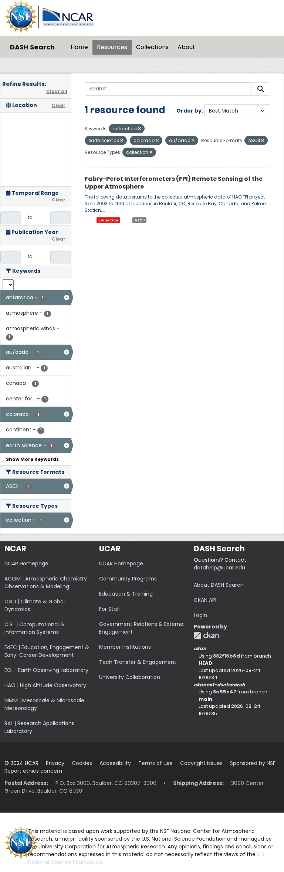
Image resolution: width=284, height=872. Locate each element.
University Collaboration (129, 677)
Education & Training (126, 593)
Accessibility (115, 763)
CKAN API (205, 600)
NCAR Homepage (26, 563)
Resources (112, 47)
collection (108, 220)
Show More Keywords (32, 459)
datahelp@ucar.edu (219, 567)
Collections (152, 47)
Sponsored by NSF (252, 763)
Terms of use (155, 763)
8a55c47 (224, 691)
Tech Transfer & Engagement (137, 662)
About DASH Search (219, 585)
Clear (58, 105)
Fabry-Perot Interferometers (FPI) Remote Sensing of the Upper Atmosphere (174, 183)
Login (200, 615)
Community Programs (128, 578)
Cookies (82, 763)
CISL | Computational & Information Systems (34, 628)
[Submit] (260, 89)
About (186, 47)
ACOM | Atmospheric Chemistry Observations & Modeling (45, 582)
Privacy (55, 763)
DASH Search (32, 47)
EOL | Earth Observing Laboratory (46, 670)
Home (79, 47)
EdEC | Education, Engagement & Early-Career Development (46, 651)
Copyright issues (201, 763)
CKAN (206, 635)
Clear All (56, 91)
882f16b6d (226, 655)
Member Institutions (125, 647)
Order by (189, 110)
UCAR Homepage (121, 563)
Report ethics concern (33, 771)
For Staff (110, 609)
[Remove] (139, 129)
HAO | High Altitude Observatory (45, 685)
